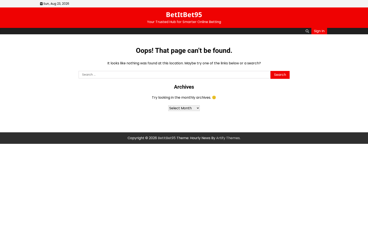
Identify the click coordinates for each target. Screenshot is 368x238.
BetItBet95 (184, 14)
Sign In (319, 31)
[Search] (307, 31)
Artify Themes (228, 138)
